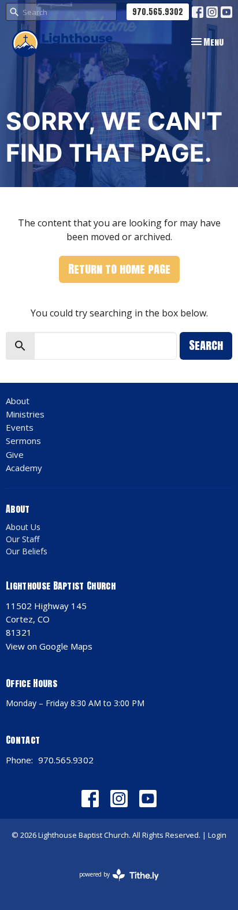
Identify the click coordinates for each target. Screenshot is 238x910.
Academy (24, 467)
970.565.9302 (157, 11)
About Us (23, 526)
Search (206, 345)
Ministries (25, 414)
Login (217, 835)
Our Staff (22, 539)
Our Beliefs (26, 551)
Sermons (23, 440)
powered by (113, 884)
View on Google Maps (49, 646)
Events (20, 427)
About (17, 400)
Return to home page (119, 269)
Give (15, 454)
